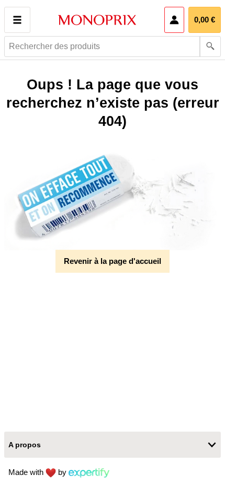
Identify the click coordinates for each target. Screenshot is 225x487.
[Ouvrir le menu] (17, 20)
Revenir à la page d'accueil (112, 261)
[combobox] (112, 46)
